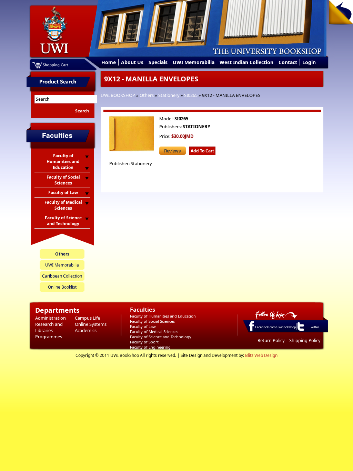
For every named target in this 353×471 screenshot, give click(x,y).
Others (147, 95)
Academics (86, 330)
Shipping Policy (305, 340)
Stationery (169, 95)
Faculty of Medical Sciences (154, 331)
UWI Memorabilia (193, 62)
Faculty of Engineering (150, 347)
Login (309, 62)
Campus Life (87, 318)
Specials (158, 62)
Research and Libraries (49, 327)
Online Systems (91, 324)
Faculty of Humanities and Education (163, 316)
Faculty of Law (143, 326)
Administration (50, 318)
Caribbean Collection (62, 276)
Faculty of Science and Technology (160, 336)
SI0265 (191, 95)
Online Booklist (62, 287)
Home (108, 62)
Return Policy (271, 340)
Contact (288, 62)
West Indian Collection (246, 62)
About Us (132, 62)
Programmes (48, 336)
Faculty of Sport (144, 341)
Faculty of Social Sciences (152, 321)
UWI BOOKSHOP (118, 95)
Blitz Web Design (261, 355)
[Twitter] (300, 331)
